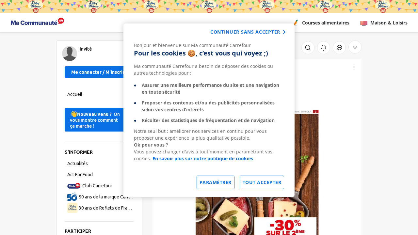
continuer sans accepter (245, 32)
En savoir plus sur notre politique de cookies (203, 158)
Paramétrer (216, 182)
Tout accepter (262, 182)
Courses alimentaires (325, 23)
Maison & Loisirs (389, 23)
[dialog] (209, 110)
